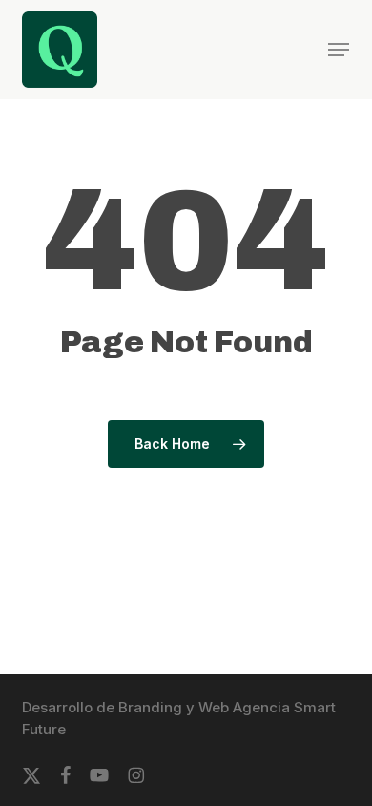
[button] (338, 49)
